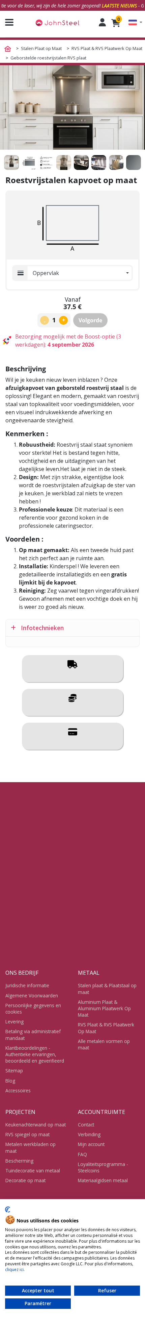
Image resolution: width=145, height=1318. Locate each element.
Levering (14, 1021)
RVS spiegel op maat (27, 1134)
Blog (10, 1080)
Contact (86, 1124)
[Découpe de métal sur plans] (57, 22)
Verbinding (89, 1134)
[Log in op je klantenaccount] (102, 22)
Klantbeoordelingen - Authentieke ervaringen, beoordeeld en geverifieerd (34, 1054)
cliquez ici (14, 1269)
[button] (135, 22)
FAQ (82, 1154)
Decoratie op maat (25, 1180)
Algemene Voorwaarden (31, 995)
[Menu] (6, 22)
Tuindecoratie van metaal (32, 1170)
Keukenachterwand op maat (35, 1124)
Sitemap (14, 1070)
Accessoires (18, 1090)
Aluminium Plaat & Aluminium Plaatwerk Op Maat (104, 1008)
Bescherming (19, 1161)
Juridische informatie (27, 985)
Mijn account (91, 1144)
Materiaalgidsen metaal (103, 1180)
